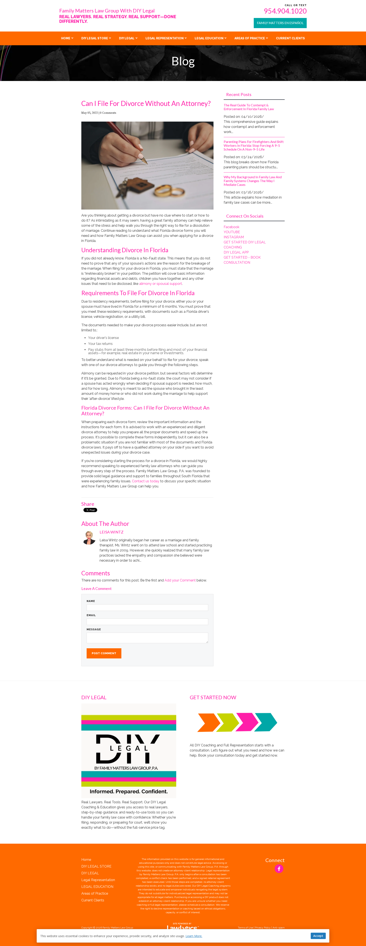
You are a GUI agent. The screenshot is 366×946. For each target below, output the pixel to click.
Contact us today (145, 481)
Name (91, 601)
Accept (318, 936)
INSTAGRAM (234, 237)
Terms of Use (245, 927)
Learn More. (194, 936)
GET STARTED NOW (213, 697)
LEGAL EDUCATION (209, 38)
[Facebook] (279, 869)
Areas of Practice (249, 38)
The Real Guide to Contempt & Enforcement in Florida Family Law (249, 107)
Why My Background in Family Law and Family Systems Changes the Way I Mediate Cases (253, 180)
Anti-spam (279, 927)
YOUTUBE (232, 232)
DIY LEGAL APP (236, 252)
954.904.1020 (285, 11)
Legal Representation (165, 38)
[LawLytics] (183, 927)
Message (94, 629)
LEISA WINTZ (111, 532)
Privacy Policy (263, 927)
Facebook (231, 227)
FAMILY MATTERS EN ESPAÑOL (280, 23)
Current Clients (290, 38)
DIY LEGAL (126, 38)
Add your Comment (180, 580)
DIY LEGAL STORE (94, 38)
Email (91, 615)
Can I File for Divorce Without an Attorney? (146, 103)
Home (65, 38)
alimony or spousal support (160, 284)
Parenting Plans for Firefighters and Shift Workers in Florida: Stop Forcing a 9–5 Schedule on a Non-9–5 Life (254, 145)
